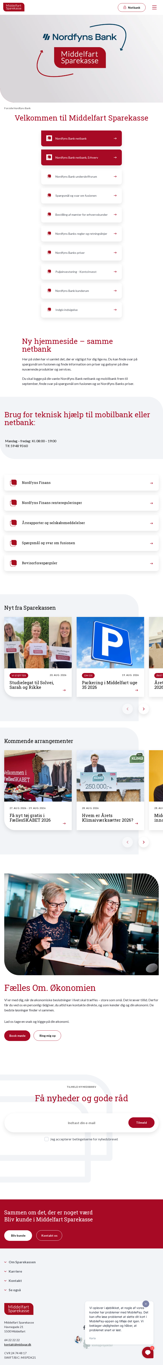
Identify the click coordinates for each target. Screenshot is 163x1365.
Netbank (133, 7)
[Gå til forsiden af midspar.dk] (14, 7)
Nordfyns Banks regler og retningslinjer (81, 233)
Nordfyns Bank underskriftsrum (76, 176)
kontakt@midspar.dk (17, 1344)
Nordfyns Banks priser (70, 252)
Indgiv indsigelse (66, 310)
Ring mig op (47, 1035)
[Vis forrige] (127, 709)
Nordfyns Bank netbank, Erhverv (76, 157)
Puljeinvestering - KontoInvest (76, 271)
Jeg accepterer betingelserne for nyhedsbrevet (84, 1139)
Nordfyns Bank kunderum (72, 290)
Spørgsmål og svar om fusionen (76, 195)
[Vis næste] (143, 709)
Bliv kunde (18, 1235)
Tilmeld (141, 1122)
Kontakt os (49, 1235)
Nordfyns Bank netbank (71, 138)
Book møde (17, 1035)
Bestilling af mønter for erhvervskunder (81, 214)
